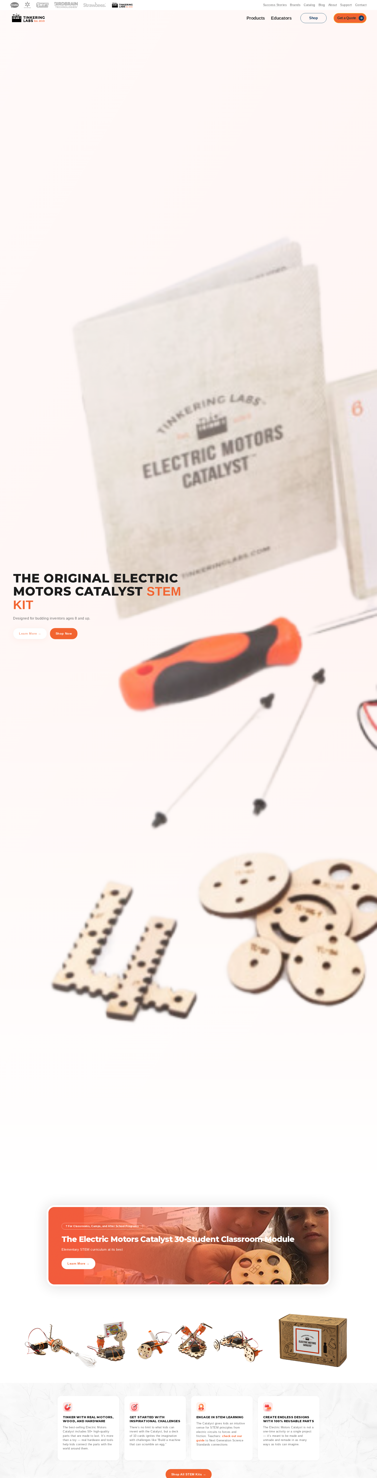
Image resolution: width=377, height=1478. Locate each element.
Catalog (309, 5)
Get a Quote (346, 18)
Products (256, 18)
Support (346, 5)
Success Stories (275, 5)
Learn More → (30, 633)
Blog (322, 5)
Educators (281, 18)
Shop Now (64, 633)
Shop (313, 18)
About (332, 5)
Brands (295, 5)
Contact (361, 5)
